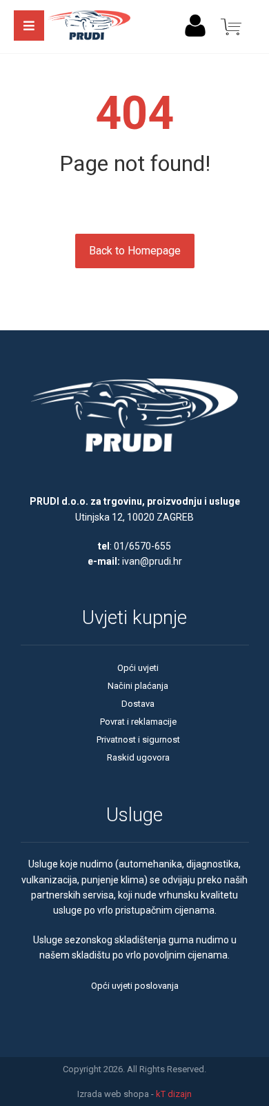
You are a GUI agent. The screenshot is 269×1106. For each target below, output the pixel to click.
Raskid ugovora (138, 757)
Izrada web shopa (113, 1094)
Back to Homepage (135, 250)
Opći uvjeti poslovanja (135, 986)
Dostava (138, 703)
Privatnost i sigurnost (138, 739)
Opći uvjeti (138, 668)
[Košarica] (231, 25)
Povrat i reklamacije (138, 721)
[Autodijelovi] (89, 26)
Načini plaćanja (138, 686)
